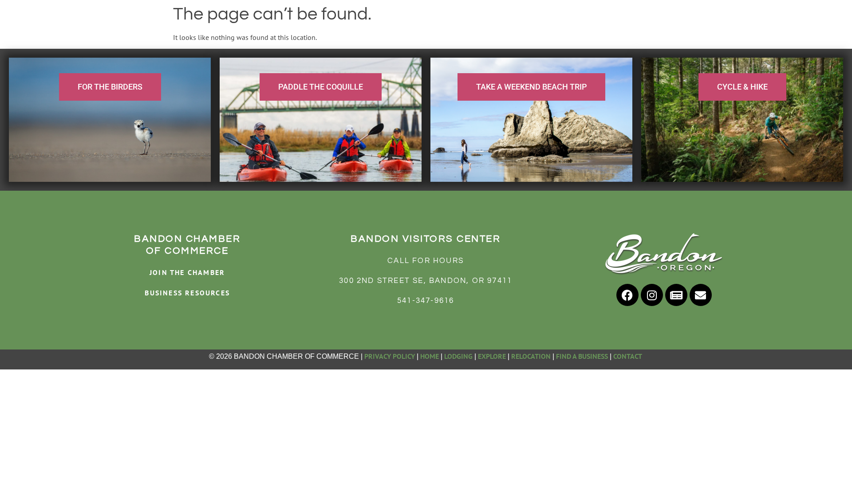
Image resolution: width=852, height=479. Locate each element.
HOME (429, 356)
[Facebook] (627, 295)
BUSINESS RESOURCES (187, 292)
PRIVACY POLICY (389, 356)
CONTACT (628, 356)
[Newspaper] (676, 295)
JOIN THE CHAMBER (187, 272)
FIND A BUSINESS (582, 356)
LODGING (458, 356)
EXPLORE (492, 356)
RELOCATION (531, 356)
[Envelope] (701, 295)
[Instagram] (652, 295)
